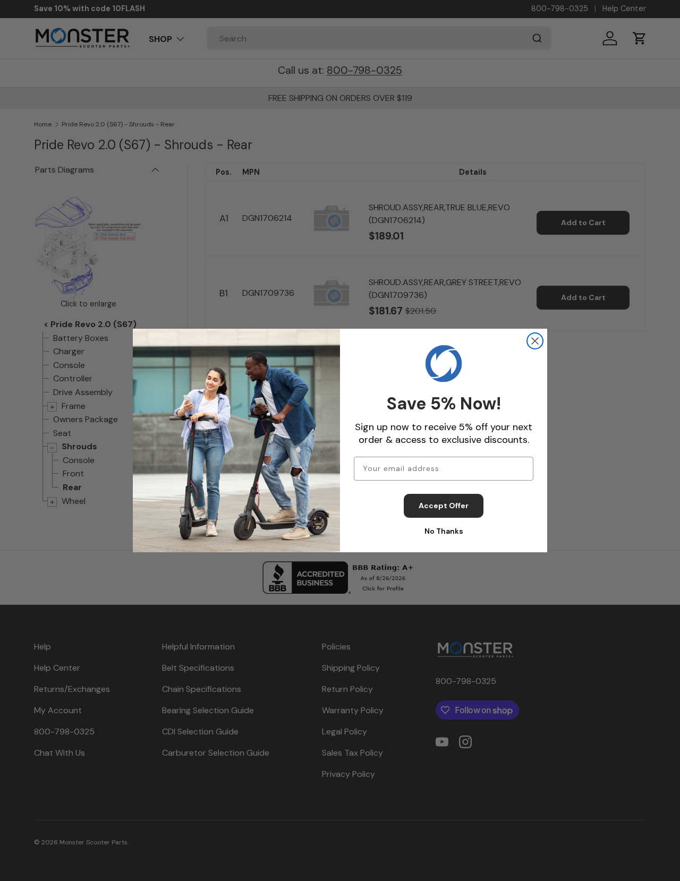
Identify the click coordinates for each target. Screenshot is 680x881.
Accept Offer (444, 505)
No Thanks (443, 531)
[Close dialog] (535, 341)
